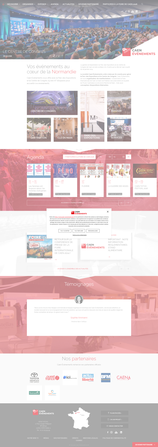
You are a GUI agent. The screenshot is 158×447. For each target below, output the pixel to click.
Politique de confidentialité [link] (79, 235)
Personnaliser (93, 230)
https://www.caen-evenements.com (64, 217)
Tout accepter (64, 230)
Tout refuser (79, 230)
